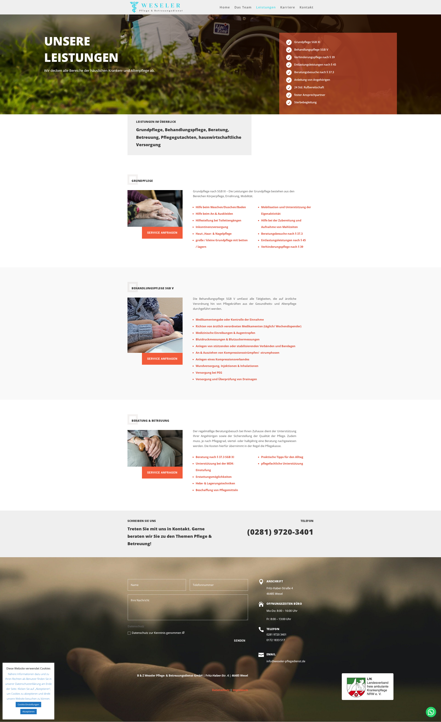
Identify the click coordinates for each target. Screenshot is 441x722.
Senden (239, 640)
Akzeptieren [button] (28, 711)
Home (225, 7)
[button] (431, 712)
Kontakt (307, 7)
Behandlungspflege (185, 129)
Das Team (243, 7)
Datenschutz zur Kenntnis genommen (157, 633)
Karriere (287, 7)
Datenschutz (221, 690)
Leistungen (266, 7)
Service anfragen (162, 232)
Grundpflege (149, 129)
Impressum (240, 690)
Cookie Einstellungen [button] (28, 704)
